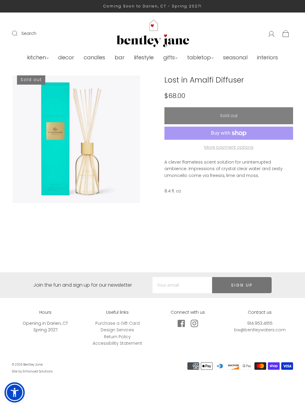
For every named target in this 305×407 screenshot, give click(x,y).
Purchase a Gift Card (117, 323)
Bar (120, 57)
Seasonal (235, 57)
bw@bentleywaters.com (260, 330)
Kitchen (36, 57)
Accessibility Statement (117, 343)
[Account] (271, 33)
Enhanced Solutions (37, 371)
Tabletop (199, 57)
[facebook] (181, 323)
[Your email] (182, 285)
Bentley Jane (33, 364)
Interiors (267, 57)
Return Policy (117, 337)
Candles (94, 57)
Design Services (117, 330)
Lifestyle (144, 57)
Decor (66, 57)
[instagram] (194, 323)
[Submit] (18, 33)
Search (28, 33)
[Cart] (285, 33)
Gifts (169, 57)
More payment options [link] (228, 147)
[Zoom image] (76, 140)
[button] (14, 392)
